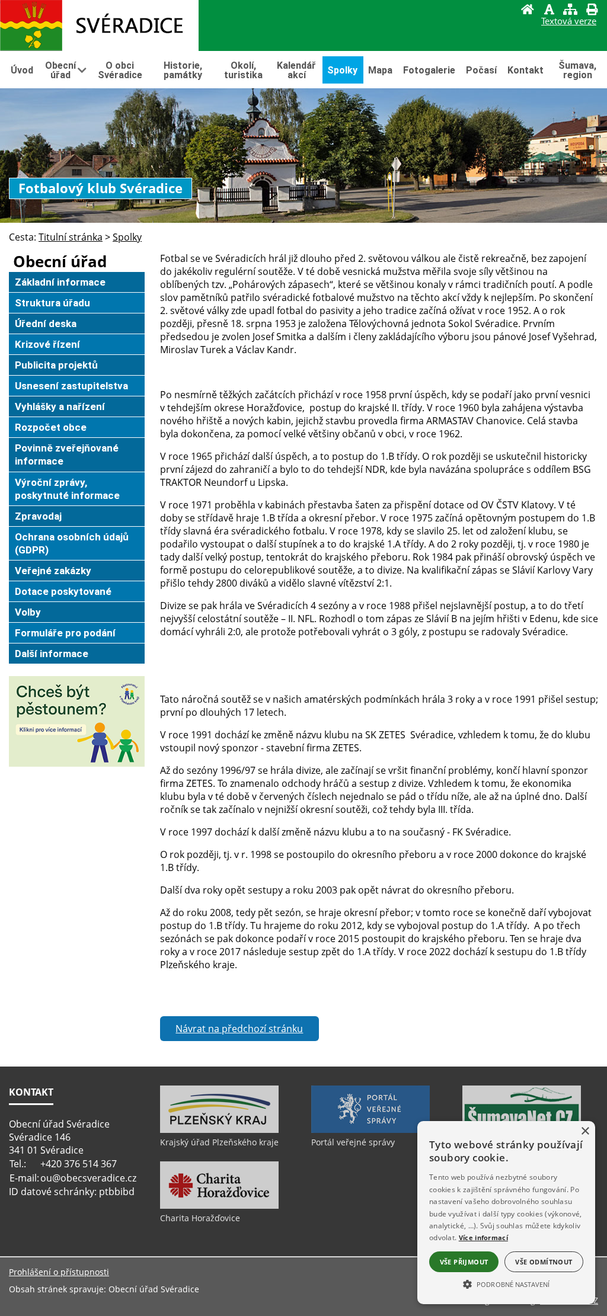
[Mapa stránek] (570, 11)
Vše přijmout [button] (464, 1261)
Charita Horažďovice (200, 1218)
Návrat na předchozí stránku (239, 1028)
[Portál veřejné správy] (370, 1129)
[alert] (506, 1212)
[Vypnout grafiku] (549, 11)
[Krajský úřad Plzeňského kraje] (219, 1129)
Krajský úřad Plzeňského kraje (219, 1142)
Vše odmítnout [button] (543, 1261)
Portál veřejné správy (353, 1142)
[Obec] (99, 25)
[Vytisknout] (591, 11)
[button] (506, 1283)
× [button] (584, 1131)
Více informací (483, 1237)
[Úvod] (527, 11)
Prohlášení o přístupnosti (59, 1271)
